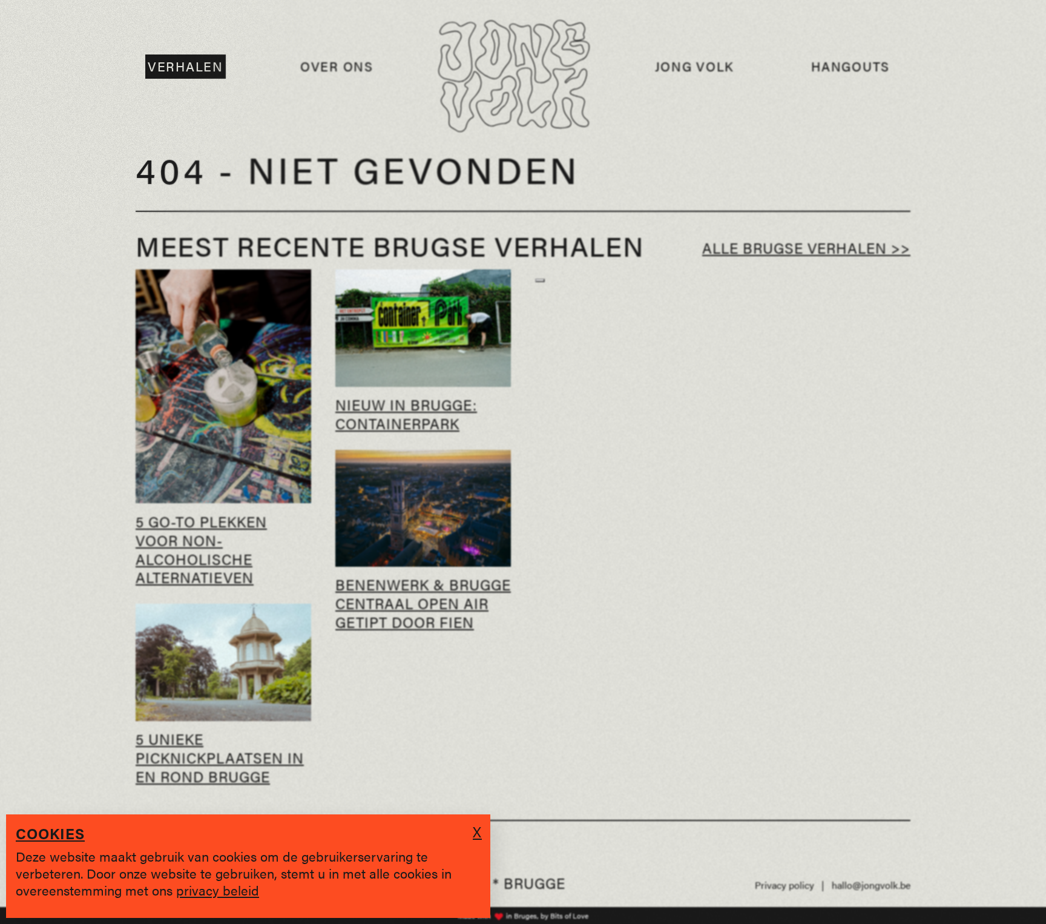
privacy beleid (217, 889)
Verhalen (185, 66)
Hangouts (850, 66)
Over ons (336, 66)
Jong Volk (694, 66)
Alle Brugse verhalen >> (806, 247)
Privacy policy (784, 885)
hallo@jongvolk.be (871, 885)
